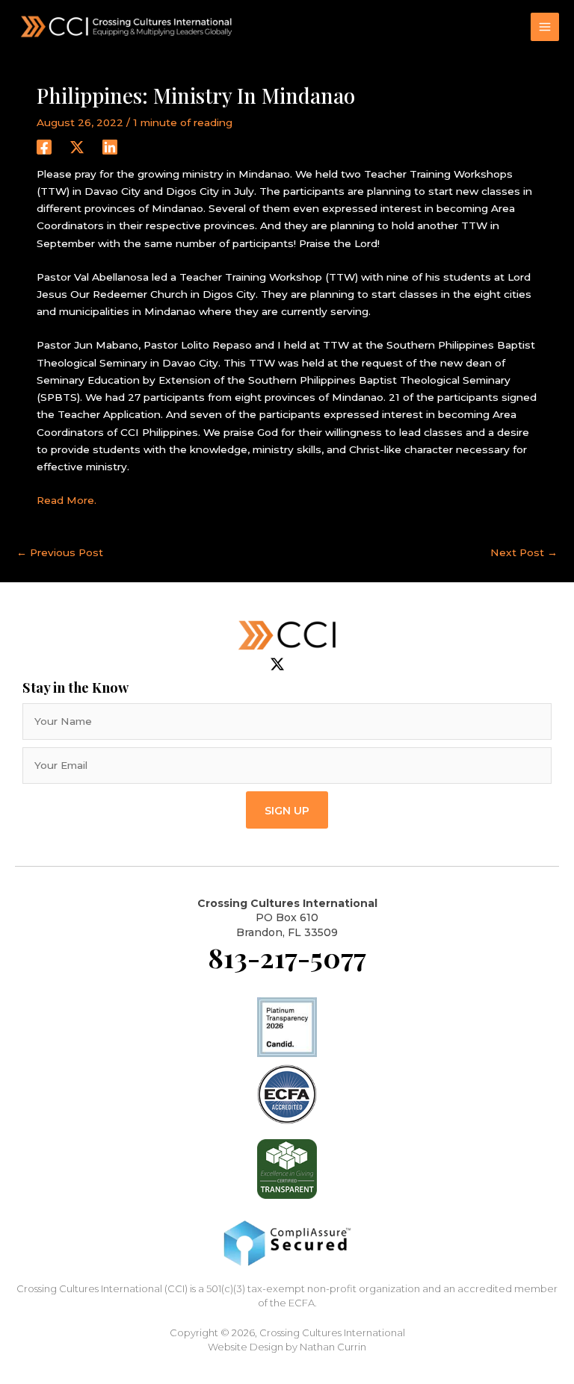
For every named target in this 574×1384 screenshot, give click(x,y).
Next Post (524, 552)
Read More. (66, 500)
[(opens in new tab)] (287, 1094)
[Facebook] (44, 147)
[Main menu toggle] (545, 27)
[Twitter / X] (77, 147)
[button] (287, 809)
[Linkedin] (109, 147)
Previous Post (59, 552)
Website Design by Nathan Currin (287, 1347)
